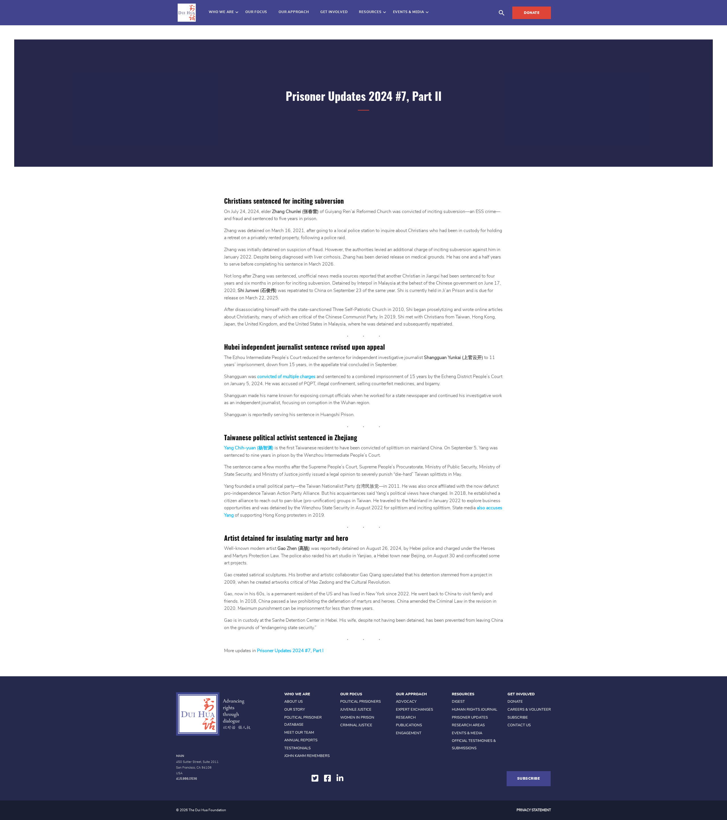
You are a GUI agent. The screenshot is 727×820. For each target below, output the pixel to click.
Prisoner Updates (470, 717)
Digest (458, 702)
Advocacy (406, 702)
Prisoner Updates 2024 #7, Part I (290, 650)
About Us (293, 702)
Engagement (408, 733)
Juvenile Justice (355, 709)
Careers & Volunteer (529, 709)
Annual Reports (300, 740)
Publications (409, 725)
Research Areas (468, 725)
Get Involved (334, 12)
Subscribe (517, 717)
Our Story (294, 709)
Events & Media (408, 12)
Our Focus (256, 12)
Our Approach (294, 12)
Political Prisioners (360, 702)
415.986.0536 (186, 778)
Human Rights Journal (474, 709)
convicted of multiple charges (286, 376)
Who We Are (221, 12)
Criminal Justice (356, 725)
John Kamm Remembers (307, 756)
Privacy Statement (534, 810)
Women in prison (357, 717)
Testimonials (297, 748)
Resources (370, 12)
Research (406, 717)
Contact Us (519, 725)
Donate (531, 12)
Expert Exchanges (414, 709)
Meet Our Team (299, 733)
